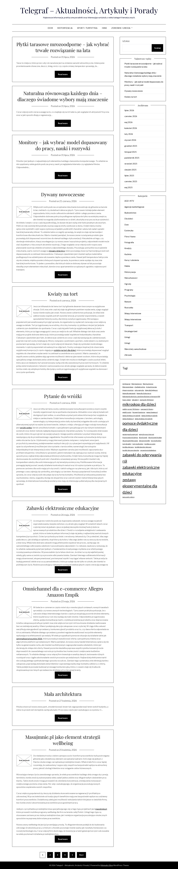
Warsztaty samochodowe (135, 349)
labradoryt (135, 400)
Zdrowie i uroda (120, 28)
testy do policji (126, 444)
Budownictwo (130, 213)
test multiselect (156, 440)
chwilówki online (139, 387)
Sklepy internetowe (132, 313)
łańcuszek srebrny (128, 497)
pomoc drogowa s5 (128, 419)
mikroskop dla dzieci (139, 404)
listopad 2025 (130, 152)
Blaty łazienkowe (127, 387)
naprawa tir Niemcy (147, 409)
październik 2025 (131, 158)
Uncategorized (130, 331)
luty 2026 (128, 134)
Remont (127, 301)
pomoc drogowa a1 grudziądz (131, 415)
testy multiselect (137, 444)
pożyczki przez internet (146, 434)
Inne (104, 28)
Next (81, 855)
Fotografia (129, 242)
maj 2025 (128, 187)
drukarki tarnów (151, 387)
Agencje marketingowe (134, 207)
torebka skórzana (128, 447)
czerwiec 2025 (130, 181)
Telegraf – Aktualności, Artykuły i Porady (89, 10)
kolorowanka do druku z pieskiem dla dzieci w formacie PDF (141, 396)
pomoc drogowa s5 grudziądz (143, 419)
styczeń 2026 (130, 140)
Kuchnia (127, 254)
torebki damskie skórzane (143, 447)
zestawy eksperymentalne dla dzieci (139, 485)
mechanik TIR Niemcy (147, 400)
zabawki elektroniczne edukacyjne (141, 470)
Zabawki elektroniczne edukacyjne (63, 508)
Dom (50, 28)
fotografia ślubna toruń (144, 393)
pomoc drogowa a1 (152, 412)
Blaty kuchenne (148, 384)
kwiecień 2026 (130, 128)
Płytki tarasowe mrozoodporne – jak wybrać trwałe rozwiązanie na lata (62, 47)
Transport (128, 325)
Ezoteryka (128, 230)
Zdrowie (128, 355)
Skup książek (143, 437)
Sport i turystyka (87, 28)
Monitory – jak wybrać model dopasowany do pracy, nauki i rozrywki (63, 145)
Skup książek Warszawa (130, 440)
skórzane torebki (144, 440)
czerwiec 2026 (130, 116)
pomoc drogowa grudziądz (149, 415)
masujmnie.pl (101, 809)
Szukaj (126, 41)
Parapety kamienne (138, 412)
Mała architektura (63, 694)
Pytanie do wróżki (63, 396)
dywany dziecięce (57, 251)
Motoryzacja (65, 28)
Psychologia (129, 295)
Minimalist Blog (107, 865)
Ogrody (127, 284)
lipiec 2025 (129, 175)
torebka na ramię (149, 444)
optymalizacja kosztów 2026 (29, 638)
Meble (127, 266)
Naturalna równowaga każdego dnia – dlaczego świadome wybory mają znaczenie (62, 96)
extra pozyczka (139, 390)
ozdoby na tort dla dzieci (65, 350)
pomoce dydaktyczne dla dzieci (140, 426)
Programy (128, 290)
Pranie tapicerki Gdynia (130, 437)
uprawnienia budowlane (148, 450)
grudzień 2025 (130, 146)
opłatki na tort (126, 412)
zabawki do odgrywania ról (142, 457)
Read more (63, 74)
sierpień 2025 (130, 169)
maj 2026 (128, 122)
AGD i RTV (129, 201)
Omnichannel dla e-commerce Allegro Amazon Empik (63, 591)
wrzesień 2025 (130, 163)
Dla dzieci (128, 218)
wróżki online (26, 427)
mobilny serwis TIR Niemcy (131, 409)
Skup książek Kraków (155, 437)
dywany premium (128, 390)
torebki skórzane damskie (130, 450)
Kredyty (127, 248)
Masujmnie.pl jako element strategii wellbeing (62, 740)
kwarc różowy (126, 400)
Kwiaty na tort (63, 294)
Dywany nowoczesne (63, 194)
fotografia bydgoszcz (151, 390)
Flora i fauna (129, 236)
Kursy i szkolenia (131, 260)
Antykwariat (126, 384)
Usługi (127, 337)
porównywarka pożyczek (130, 434)
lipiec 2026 (129, 110)
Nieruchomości (130, 278)
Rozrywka (128, 307)
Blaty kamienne (136, 384)
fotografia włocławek (129, 393)
